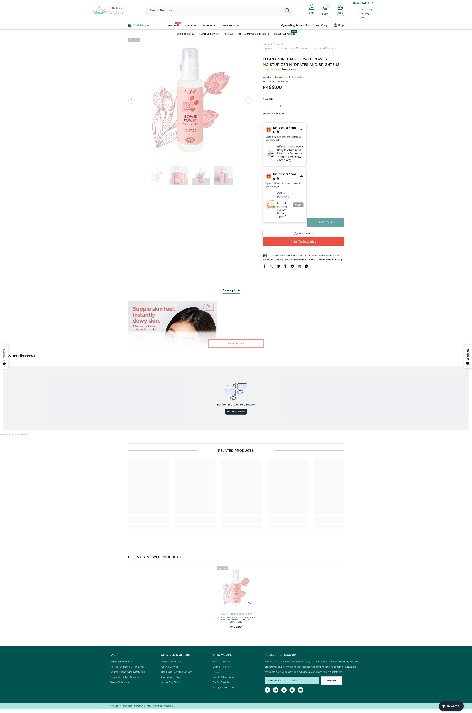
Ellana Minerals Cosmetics (289, 77)
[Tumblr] (285, 265)
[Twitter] (271, 265)
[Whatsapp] (306, 265)
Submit (331, 680)
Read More (236, 343)
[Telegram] (292, 265)
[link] (148, 522)
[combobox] (214, 10)
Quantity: (268, 99)
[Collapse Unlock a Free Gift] (301, 129)
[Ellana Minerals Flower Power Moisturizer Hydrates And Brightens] (236, 587)
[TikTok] (292, 690)
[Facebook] (264, 265)
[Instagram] (275, 690)
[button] (131, 100)
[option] (190, 100)
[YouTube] (300, 690)
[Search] (219, 10)
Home (266, 44)
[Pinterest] (278, 265)
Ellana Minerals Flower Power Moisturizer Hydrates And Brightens (236, 619)
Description (231, 290)
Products (279, 44)
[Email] (299, 265)
